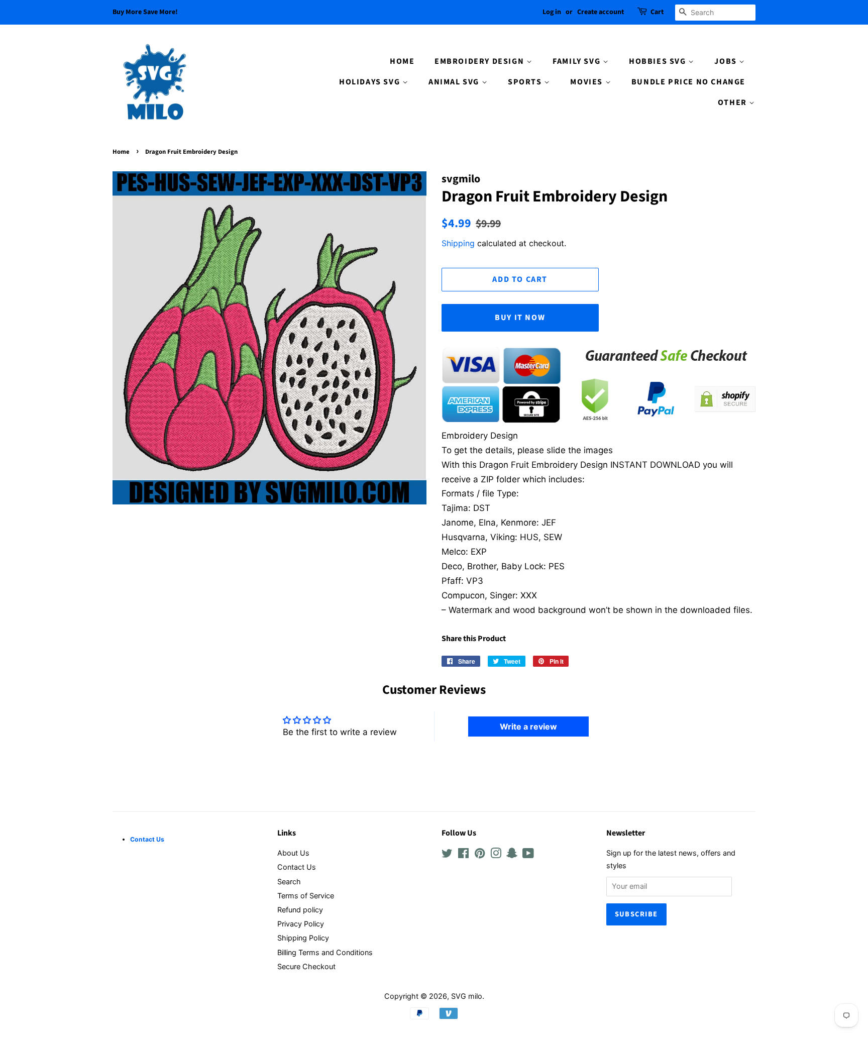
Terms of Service (305, 895)
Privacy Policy (300, 923)
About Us (293, 853)
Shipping (458, 243)
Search (289, 881)
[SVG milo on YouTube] (528, 855)
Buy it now (520, 317)
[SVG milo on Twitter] (447, 855)
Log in (551, 12)
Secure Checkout (306, 966)
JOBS (726, 61)
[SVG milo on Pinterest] (479, 855)
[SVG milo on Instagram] (495, 855)
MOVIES (587, 81)
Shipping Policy (303, 938)
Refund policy (300, 909)
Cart (657, 12)
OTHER (733, 102)
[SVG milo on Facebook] (463, 855)
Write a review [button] (528, 726)
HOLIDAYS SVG (370, 81)
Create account (600, 12)
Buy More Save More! (145, 12)
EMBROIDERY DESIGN (480, 61)
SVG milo (466, 996)
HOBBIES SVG (658, 61)
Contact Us (296, 867)
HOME (402, 61)
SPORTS (526, 81)
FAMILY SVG (578, 61)
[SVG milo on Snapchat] (511, 855)
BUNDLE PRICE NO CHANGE (688, 81)
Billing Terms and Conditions (325, 952)
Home (121, 151)
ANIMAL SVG (455, 81)
